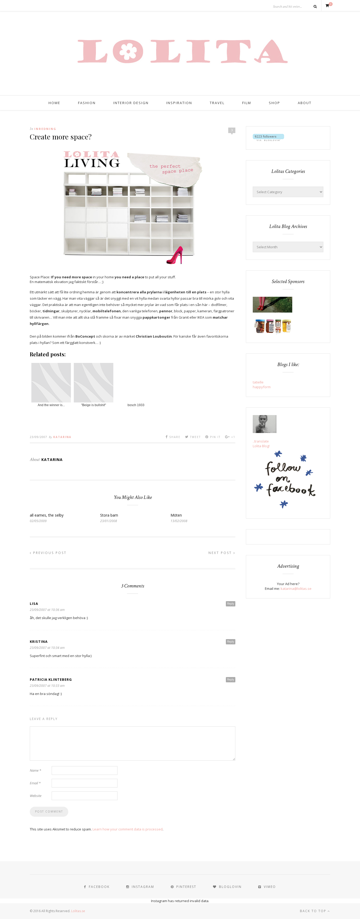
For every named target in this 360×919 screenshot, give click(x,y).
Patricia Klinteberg (51, 679)
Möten (176, 515)
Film (246, 102)
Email (35, 783)
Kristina (39, 641)
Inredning (45, 129)
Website (35, 795)
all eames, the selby (47, 515)
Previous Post (49, 553)
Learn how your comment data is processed (128, 829)
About (305, 102)
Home (54, 102)
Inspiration (179, 102)
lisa (34, 603)
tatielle (258, 382)
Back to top (314, 911)
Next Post (220, 553)
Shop (274, 102)
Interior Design (131, 102)
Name (35, 770)
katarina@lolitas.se (296, 588)
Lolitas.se (78, 911)
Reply (230, 603)
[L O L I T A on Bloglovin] (268, 139)
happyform (262, 387)
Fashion (87, 102)
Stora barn (109, 515)
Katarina (62, 437)
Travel (217, 102)
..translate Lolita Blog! (261, 443)
